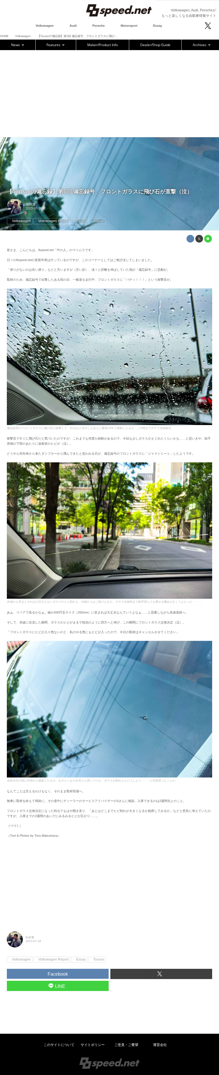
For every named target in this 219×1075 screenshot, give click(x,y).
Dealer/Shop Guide (155, 44)
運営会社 (160, 1045)
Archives (200, 44)
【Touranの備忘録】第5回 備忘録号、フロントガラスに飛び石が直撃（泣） (99, 191)
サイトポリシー (93, 1045)
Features (53, 44)
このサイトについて (59, 1045)
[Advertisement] (109, 93)
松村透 (30, 204)
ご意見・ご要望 (126, 1045)
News (16, 44)
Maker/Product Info (102, 44)
